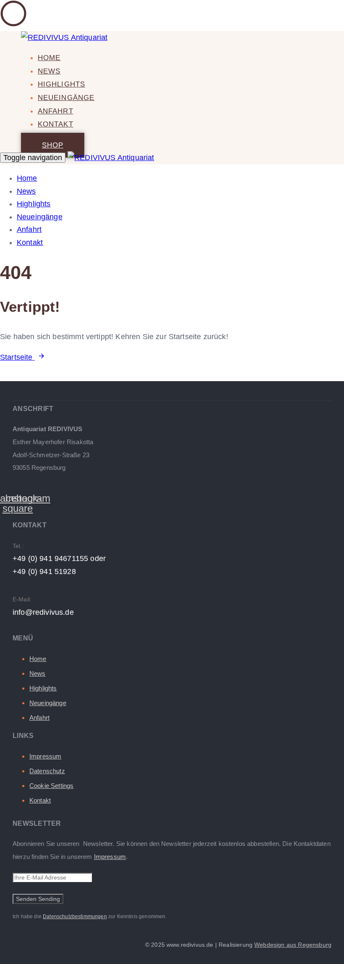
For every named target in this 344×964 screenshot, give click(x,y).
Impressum (45, 756)
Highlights (61, 84)
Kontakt (55, 124)
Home (49, 58)
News (49, 71)
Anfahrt (55, 111)
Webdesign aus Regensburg (292, 944)
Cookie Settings (51, 785)
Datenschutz (47, 770)
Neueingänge (66, 98)
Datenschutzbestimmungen (75, 916)
